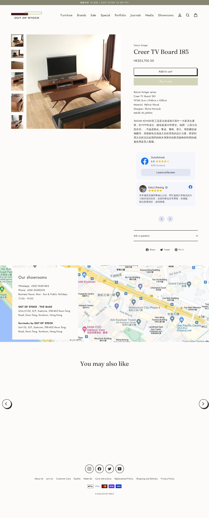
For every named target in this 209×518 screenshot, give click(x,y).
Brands (81, 15)
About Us (39, 478)
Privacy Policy (167, 478)
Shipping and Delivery (147, 478)
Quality (77, 478)
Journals (136, 15)
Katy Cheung (156, 187)
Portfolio (120, 15)
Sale (93, 15)
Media (149, 15)
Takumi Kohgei (38, 436)
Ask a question (142, 235)
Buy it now (166, 81)
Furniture (67, 15)
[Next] (203, 403)
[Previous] (6, 403)
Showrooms (166, 15)
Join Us (49, 478)
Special (105, 15)
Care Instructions (103, 478)
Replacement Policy (124, 478)
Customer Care (63, 478)
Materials (88, 478)
